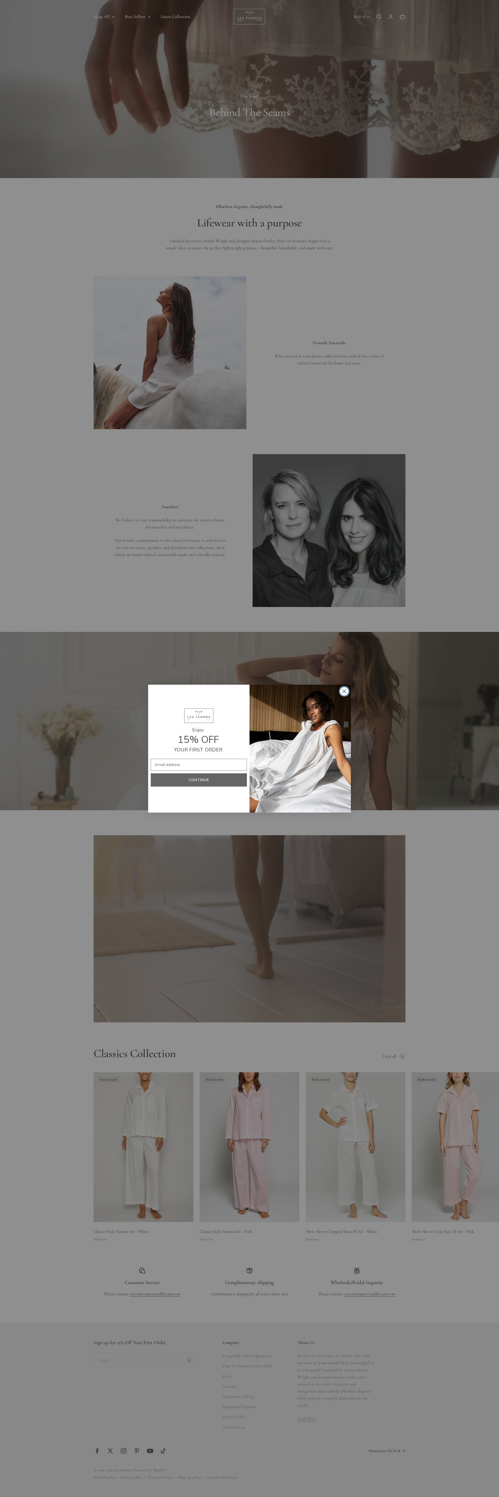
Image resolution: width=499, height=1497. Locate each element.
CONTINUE (199, 779)
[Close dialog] (344, 691)
